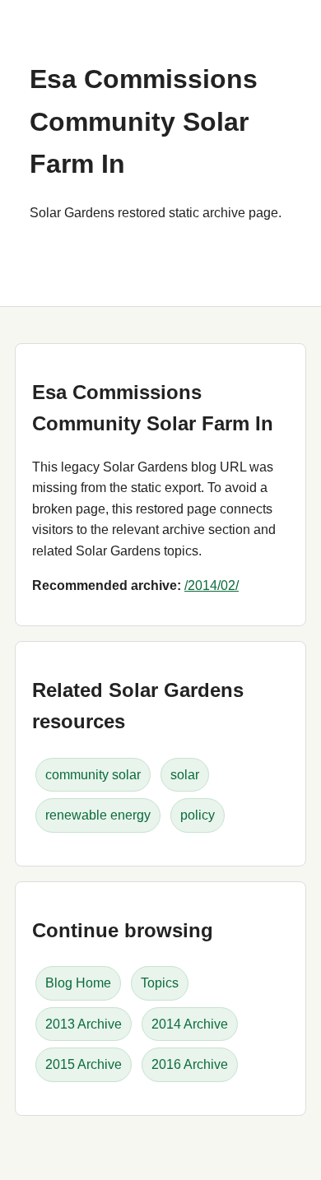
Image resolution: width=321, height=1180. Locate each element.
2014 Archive (189, 1024)
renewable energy (98, 815)
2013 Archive (83, 1024)
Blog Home (78, 983)
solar (184, 775)
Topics (160, 983)
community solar (93, 775)
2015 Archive (83, 1064)
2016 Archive (189, 1064)
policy (197, 815)
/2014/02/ (211, 585)
